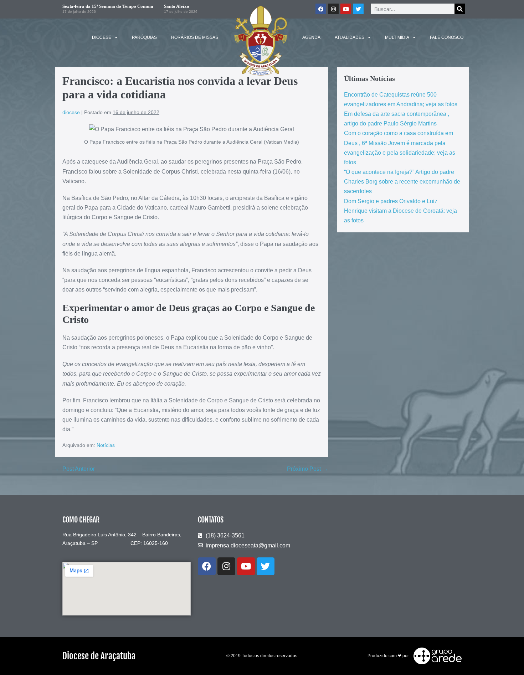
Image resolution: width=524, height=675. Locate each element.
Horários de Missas (194, 37)
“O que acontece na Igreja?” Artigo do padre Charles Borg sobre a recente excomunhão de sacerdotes (402, 181)
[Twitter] (358, 9)
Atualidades (349, 37)
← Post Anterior (75, 469)
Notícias (106, 445)
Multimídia (397, 37)
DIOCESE (101, 37)
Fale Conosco (446, 37)
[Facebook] (320, 9)
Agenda (311, 37)
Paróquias (144, 37)
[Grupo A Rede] (436, 655)
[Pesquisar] (459, 9)
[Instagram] (333, 9)
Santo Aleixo (176, 6)
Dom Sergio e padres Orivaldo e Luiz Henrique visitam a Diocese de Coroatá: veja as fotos (400, 210)
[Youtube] (345, 9)
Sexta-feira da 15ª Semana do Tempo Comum (107, 6)
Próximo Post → (307, 469)
